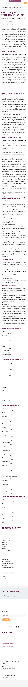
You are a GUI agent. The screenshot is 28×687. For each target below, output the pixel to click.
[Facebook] (9, 627)
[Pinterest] (13, 627)
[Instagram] (18, 627)
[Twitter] (11, 627)
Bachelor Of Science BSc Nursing (8, 645)
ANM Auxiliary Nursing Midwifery (8, 643)
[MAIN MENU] (25, 3)
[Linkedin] (17, 627)
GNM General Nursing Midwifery (8, 646)
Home (2, 7)
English (14, 0)
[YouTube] (15, 627)
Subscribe (6, 619)
